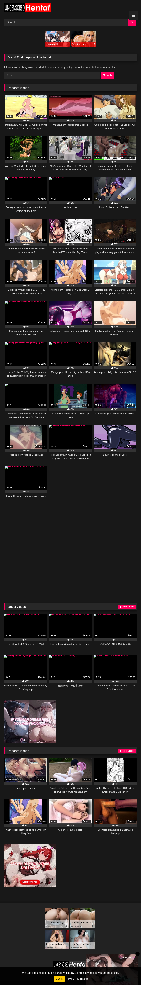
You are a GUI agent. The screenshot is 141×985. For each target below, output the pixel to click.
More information (78, 978)
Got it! (59, 978)
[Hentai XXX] (70, 8)
